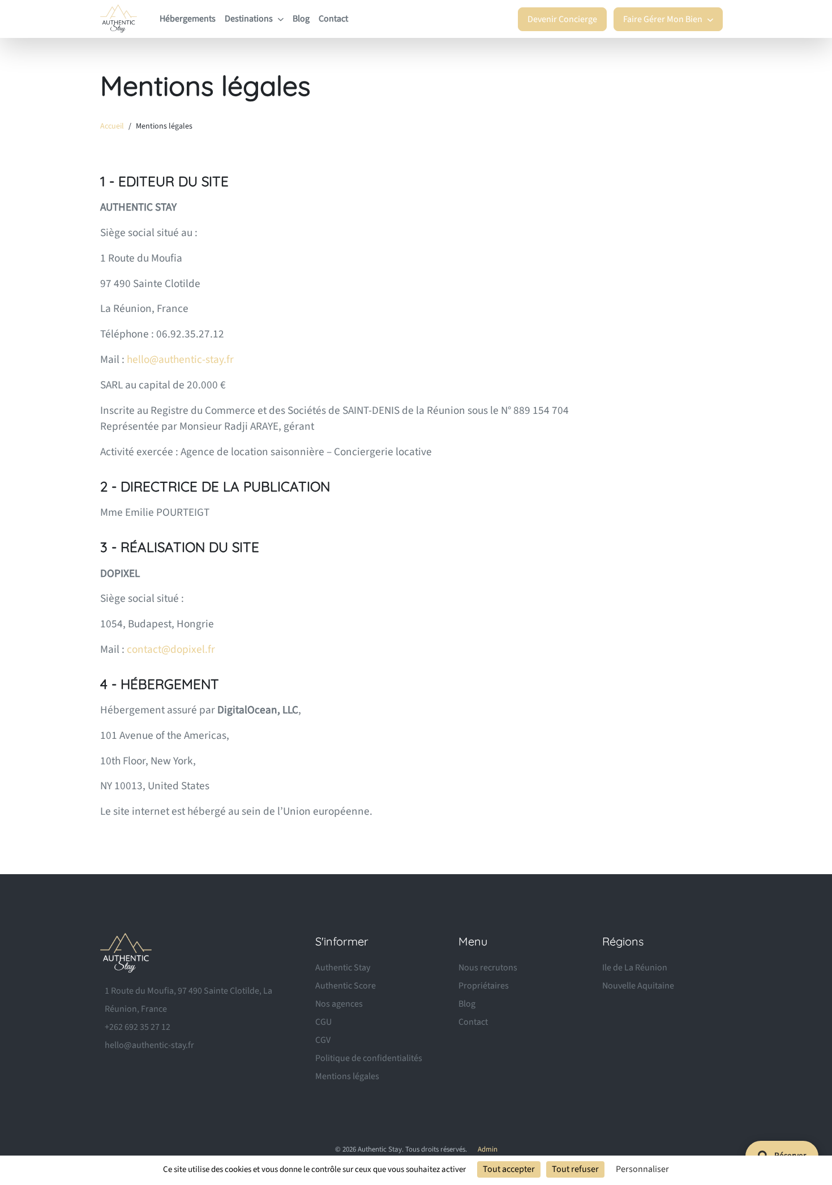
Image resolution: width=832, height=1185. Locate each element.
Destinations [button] (250, 18)
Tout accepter (509, 1169)
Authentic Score (345, 985)
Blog (301, 18)
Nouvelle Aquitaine (638, 985)
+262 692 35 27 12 (137, 1027)
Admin (488, 1149)
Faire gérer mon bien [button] (663, 19)
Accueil (112, 126)
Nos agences (339, 1004)
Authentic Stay (342, 967)
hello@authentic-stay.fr (180, 359)
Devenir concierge (562, 19)
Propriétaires (483, 985)
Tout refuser (575, 1169)
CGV (323, 1040)
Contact (333, 18)
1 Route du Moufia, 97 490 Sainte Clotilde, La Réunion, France (188, 1000)
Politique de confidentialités (368, 1058)
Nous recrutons (487, 967)
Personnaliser (642, 1169)
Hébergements (188, 18)
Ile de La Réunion (634, 967)
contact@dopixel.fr (171, 649)
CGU (323, 1022)
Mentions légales (347, 1076)
